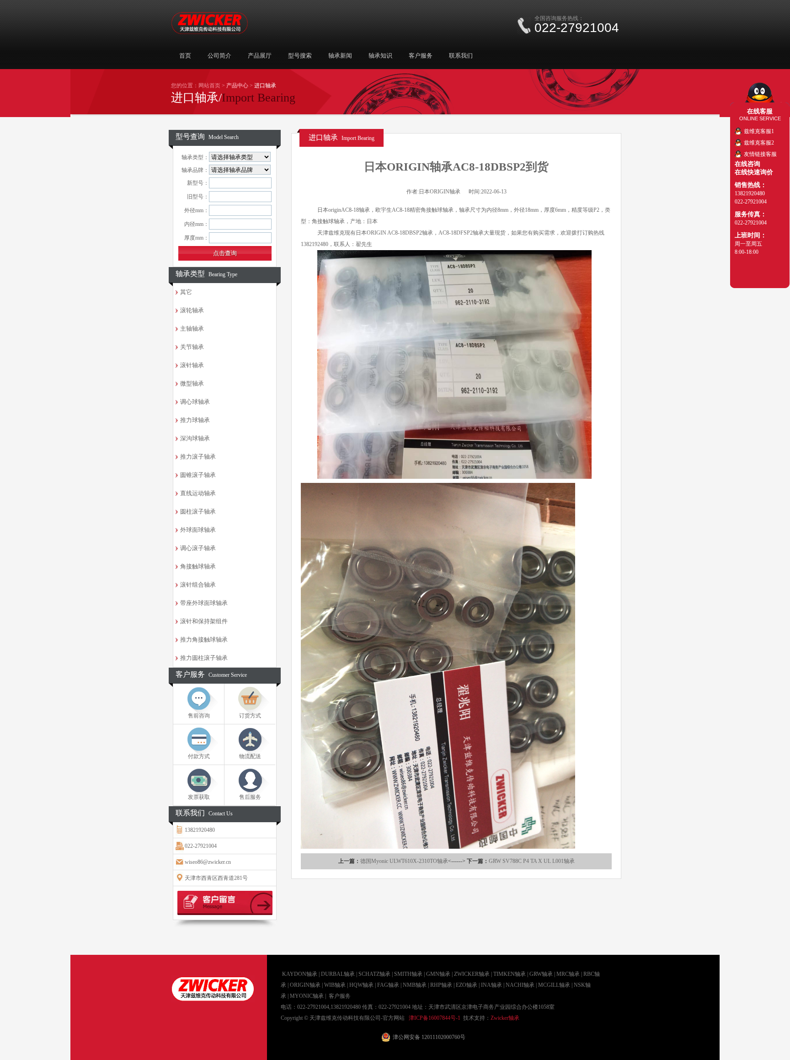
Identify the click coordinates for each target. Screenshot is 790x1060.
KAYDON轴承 (299, 974)
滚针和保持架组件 (204, 621)
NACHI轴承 (520, 985)
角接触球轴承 (198, 566)
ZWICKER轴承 (472, 974)
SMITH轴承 (408, 974)
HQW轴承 (361, 985)
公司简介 (219, 55)
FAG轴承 (388, 985)
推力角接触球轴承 (204, 639)
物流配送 (250, 756)
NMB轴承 (415, 985)
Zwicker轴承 (505, 1018)
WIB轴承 (335, 985)
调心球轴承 (195, 401)
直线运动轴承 (198, 493)
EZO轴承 (466, 985)
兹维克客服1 (759, 131)
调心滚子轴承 (198, 548)
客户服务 (420, 55)
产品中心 (237, 85)
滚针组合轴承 (198, 584)
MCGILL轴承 (554, 985)
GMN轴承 (438, 974)
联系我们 (461, 55)
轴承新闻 (340, 55)
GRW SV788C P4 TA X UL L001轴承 (532, 861)
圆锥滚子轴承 (198, 474)
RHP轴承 (441, 985)
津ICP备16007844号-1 (434, 1018)
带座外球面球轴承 (204, 603)
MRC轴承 (568, 974)
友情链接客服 (760, 154)
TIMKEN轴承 (509, 974)
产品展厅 (260, 55)
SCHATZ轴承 (374, 974)
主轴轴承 (192, 328)
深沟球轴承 (195, 438)
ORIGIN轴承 (305, 985)
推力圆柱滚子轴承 (204, 657)
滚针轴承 (192, 365)
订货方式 (250, 715)
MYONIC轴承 (307, 996)
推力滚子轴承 (198, 456)
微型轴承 (192, 383)
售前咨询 (199, 715)
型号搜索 (300, 55)
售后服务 (250, 797)
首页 (185, 55)
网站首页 (209, 85)
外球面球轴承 (198, 529)
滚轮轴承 (192, 310)
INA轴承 (491, 985)
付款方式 (199, 756)
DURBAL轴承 (338, 974)
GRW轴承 (541, 974)
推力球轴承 (195, 420)
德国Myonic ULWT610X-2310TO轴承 (404, 861)
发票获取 (199, 797)
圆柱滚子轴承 (198, 511)
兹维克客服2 (759, 142)
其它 (186, 292)
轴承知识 (380, 55)
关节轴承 (192, 346)
